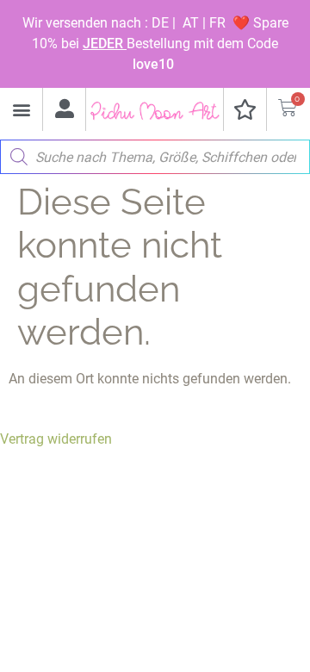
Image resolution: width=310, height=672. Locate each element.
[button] (21, 110)
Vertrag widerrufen (56, 439)
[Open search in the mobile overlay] (155, 152)
